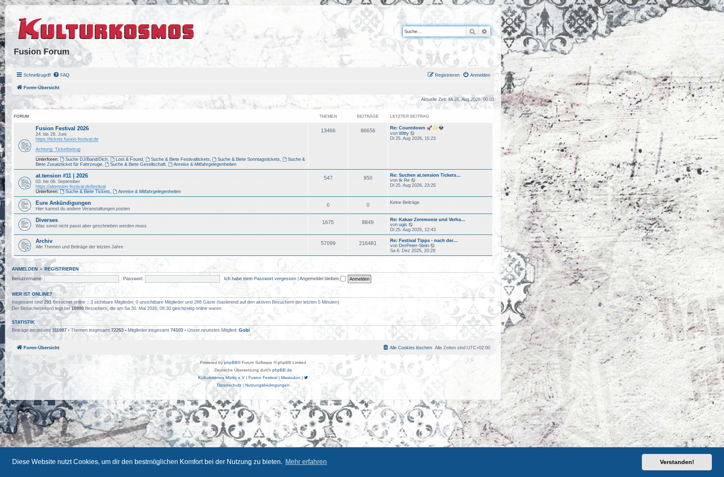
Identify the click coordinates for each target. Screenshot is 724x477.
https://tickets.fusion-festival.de (67, 139)
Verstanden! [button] (677, 462)
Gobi (244, 330)
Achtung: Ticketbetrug (58, 149)
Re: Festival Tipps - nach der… (424, 240)
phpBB (231, 362)
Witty (404, 133)
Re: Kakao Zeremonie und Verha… (427, 219)
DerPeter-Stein (414, 245)
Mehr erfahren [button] (306, 461)
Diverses (47, 220)
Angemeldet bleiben (320, 278)
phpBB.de (282, 370)
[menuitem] (61, 75)
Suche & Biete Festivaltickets (180, 159)
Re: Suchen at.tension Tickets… (425, 175)
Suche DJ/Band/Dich (86, 159)
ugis (403, 224)
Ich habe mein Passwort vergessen (260, 278)
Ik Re (404, 180)
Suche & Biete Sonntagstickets (248, 159)
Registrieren (61, 268)
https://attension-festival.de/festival (71, 186)
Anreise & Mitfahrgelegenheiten (204, 164)
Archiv (44, 241)
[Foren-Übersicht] (106, 27)
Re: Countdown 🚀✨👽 (417, 127)
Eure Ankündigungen (63, 203)
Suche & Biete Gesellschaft (137, 164)
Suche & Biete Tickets (87, 191)
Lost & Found (129, 159)
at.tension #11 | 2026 (62, 176)
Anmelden (25, 268)
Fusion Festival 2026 (62, 128)
